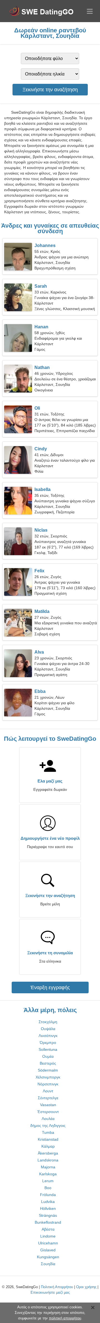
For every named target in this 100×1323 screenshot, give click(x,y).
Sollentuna (48, 1049)
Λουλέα (48, 1118)
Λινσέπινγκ (48, 1035)
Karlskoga (48, 1174)
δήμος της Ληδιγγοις (48, 1125)
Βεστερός (48, 1063)
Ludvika (48, 1201)
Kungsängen (48, 1257)
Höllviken (48, 1208)
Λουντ (48, 1091)
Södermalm (48, 1070)
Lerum (48, 1181)
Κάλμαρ (48, 1146)
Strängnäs (48, 1215)
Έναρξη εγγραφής (50, 987)
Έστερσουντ (48, 1111)
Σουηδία (48, 1264)
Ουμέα (48, 1056)
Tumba (48, 1132)
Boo (47, 1188)
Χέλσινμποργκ (48, 1077)
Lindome (48, 1236)
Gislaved (48, 1250)
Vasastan (48, 1105)
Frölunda (48, 1194)
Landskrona (48, 1160)
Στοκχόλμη (48, 1022)
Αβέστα (48, 1229)
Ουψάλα (48, 1028)
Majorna (48, 1167)
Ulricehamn (48, 1243)
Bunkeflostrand (48, 1222)
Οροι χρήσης (86, 1287)
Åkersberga (48, 1153)
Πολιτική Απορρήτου (57, 1287)
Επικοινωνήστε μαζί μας (50, 1292)
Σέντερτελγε (48, 1098)
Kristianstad (48, 1139)
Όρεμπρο (48, 1042)
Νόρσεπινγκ (48, 1084)
